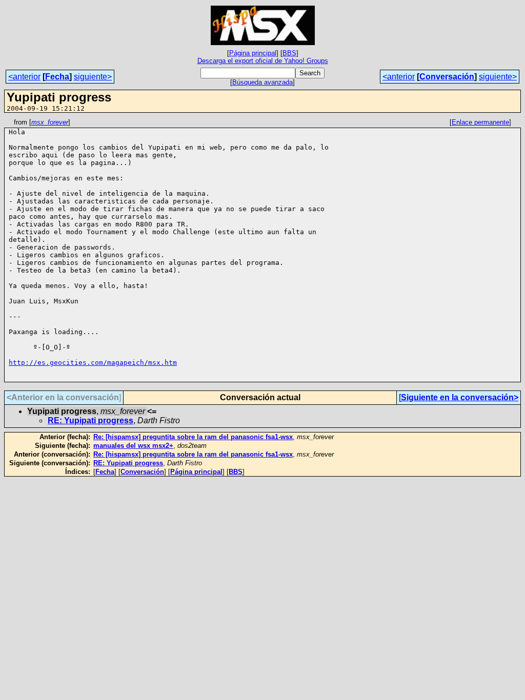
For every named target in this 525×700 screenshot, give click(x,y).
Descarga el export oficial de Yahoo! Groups (262, 61)
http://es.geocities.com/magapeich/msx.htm (93, 362)
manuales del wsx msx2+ (133, 445)
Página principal (252, 53)
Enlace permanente (480, 122)
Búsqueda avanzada (262, 82)
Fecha (57, 76)
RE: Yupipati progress (90, 420)
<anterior (24, 76)
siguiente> (93, 76)
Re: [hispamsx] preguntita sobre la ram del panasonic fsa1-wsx (193, 437)
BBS (289, 53)
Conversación (446, 76)
